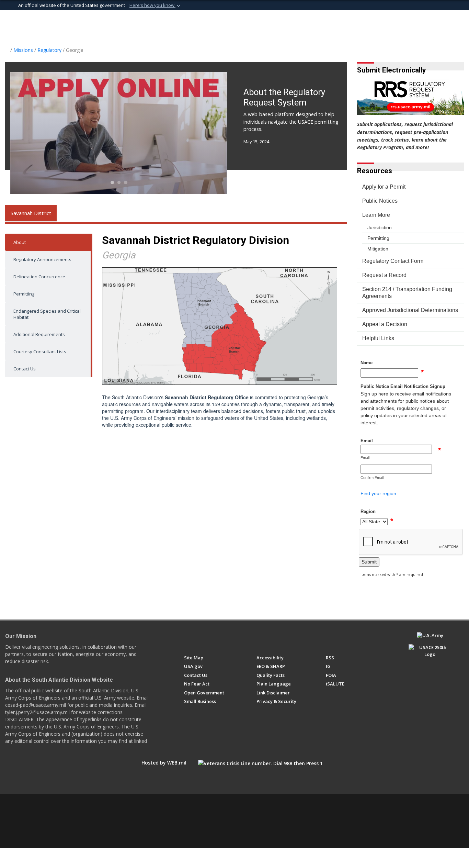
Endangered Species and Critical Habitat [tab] (47, 314)
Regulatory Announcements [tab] (42, 259)
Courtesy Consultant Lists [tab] (39, 351)
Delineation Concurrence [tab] (39, 277)
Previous (32, 133)
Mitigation (377, 249)
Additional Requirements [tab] (39, 334)
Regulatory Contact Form (392, 261)
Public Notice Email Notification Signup (403, 386)
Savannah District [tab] (31, 213)
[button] (155, 5)
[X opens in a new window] (200, 638)
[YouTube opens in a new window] (212, 638)
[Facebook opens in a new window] (187, 638)
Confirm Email (372, 478)
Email (367, 440)
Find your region (378, 493)
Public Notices (380, 201)
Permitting (378, 238)
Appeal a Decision (384, 324)
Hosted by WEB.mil (163, 762)
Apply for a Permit (383, 187)
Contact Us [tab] (24, 369)
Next (206, 133)
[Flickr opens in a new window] (225, 638)
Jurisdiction (379, 227)
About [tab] (19, 242)
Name (367, 362)
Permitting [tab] (23, 294)
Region (368, 511)
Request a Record (384, 275)
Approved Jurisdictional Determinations (410, 310)
